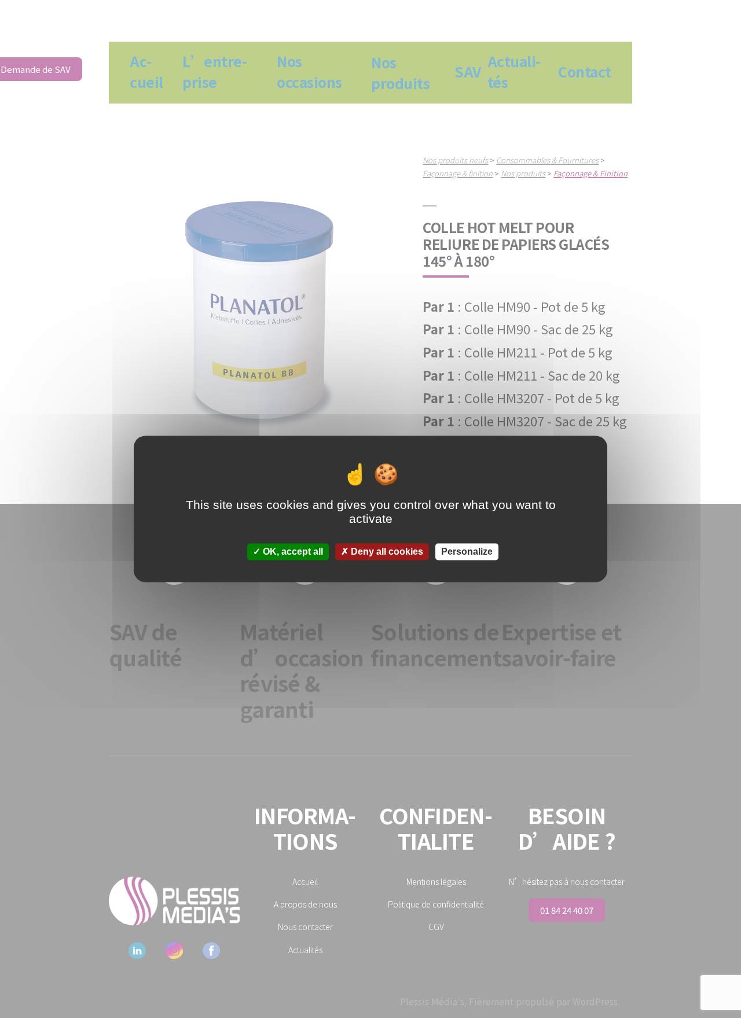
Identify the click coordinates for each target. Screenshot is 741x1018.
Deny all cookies (386, 551)
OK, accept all (292, 551)
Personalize (467, 551)
